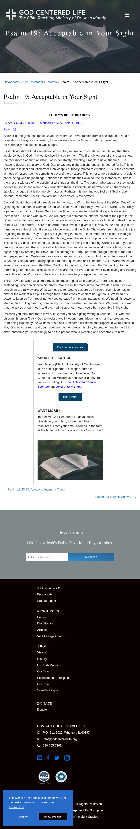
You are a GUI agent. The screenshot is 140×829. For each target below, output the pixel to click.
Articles (42, 630)
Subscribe (91, 556)
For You (76, 386)
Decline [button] (23, 816)
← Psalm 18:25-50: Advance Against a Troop (34, 489)
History (42, 659)
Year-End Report (48, 690)
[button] (70, 347)
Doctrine (43, 684)
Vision (41, 652)
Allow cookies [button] (53, 816)
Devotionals (45, 623)
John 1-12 (63, 386)
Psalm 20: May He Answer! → (115, 497)
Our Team (43, 671)
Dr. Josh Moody (48, 665)
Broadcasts (45, 594)
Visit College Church (51, 636)
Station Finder (46, 601)
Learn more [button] (16, 807)
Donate (42, 709)
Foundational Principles (53, 678)
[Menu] (127, 14)
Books (41, 617)
